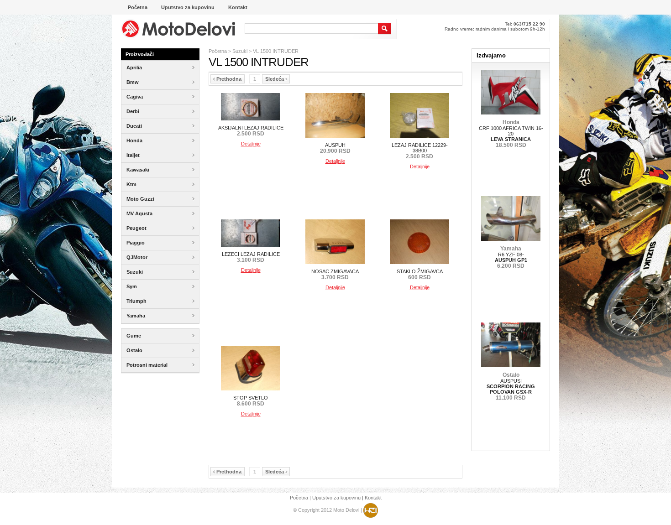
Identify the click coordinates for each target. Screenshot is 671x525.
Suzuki (239, 51)
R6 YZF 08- (511, 257)
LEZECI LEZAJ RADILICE (251, 257)
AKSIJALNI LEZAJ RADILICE (250, 130)
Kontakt (373, 497)
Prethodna (228, 79)
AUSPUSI (511, 386)
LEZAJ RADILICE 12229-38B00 (420, 150)
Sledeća (274, 79)
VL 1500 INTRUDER (276, 51)
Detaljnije (251, 143)
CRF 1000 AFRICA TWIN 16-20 (511, 134)
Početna (218, 51)
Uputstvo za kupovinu (336, 497)
